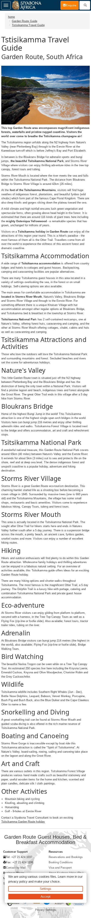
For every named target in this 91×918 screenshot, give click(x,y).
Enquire (72, 5)
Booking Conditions (61, 862)
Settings (45, 888)
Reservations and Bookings (66, 857)
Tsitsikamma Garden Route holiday (23, 821)
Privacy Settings (45, 909)
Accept (46, 896)
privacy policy (18, 881)
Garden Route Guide (24, 21)
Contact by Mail (16, 867)
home (11, 16)
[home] (26, 5)
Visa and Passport (60, 867)
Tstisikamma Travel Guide (28, 25)
